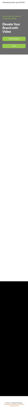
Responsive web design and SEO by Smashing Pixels (14, 405)
